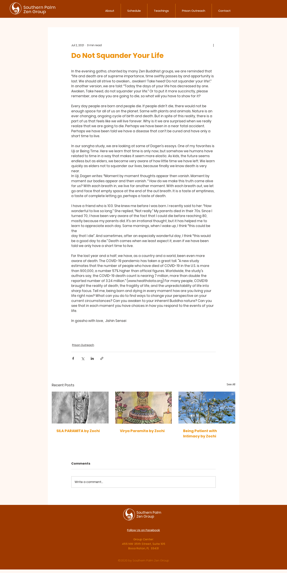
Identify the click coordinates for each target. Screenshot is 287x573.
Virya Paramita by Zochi (142, 430)
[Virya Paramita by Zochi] (143, 408)
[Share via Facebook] (73, 358)
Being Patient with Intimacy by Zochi (200, 433)
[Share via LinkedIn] (92, 358)
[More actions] (213, 45)
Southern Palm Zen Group (39, 9)
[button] (110, 11)
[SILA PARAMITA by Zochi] (80, 407)
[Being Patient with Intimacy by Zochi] (206, 407)
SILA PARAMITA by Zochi (78, 430)
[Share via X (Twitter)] (83, 358)
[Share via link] (102, 358)
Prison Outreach (83, 345)
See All (231, 384)
